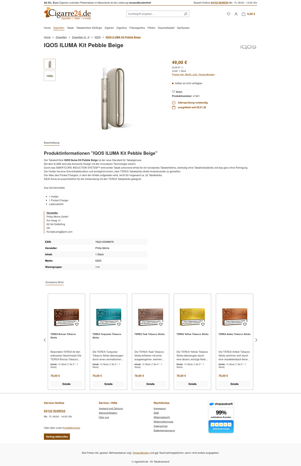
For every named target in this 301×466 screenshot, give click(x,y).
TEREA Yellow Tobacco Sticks (193, 334)
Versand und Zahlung (111, 408)
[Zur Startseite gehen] (67, 13)
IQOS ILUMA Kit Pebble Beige (123, 37)
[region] (105, 96)
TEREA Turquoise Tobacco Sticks (106, 335)
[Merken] (77, 324)
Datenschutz (161, 426)
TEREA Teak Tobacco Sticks (150, 334)
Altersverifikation (108, 413)
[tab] (51, 143)
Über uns (104, 417)
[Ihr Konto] (236, 14)
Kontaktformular (71, 428)
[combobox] (154, 14)
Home (47, 37)
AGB (156, 413)
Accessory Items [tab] (54, 282)
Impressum (160, 408)
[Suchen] (185, 14)
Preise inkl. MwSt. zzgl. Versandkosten (193, 74)
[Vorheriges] (44, 340)
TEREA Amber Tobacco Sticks (235, 334)
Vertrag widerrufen (57, 436)
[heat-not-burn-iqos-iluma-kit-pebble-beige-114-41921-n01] (112, 96)
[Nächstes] (256, 340)
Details (66, 384)
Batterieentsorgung (164, 430)
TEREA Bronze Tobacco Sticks (63, 335)
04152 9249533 (219, 2)
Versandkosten (141, 453)
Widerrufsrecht (162, 417)
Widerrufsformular (163, 421)
